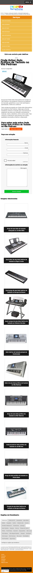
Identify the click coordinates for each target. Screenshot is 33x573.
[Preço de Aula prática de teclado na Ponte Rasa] (16, 462)
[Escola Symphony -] (16, 8)
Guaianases (16, 525)
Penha (3, 530)
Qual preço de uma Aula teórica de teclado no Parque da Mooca (16, 291)
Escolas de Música (6, 49)
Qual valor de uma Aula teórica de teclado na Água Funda (16, 260)
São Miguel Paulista (14, 533)
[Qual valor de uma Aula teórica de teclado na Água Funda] (16, 246)
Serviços (16, 17)
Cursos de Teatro (6, 46)
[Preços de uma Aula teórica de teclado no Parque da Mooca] (16, 493)
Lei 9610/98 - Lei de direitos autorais (16, 549)
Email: (26, 148)
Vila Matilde (26, 536)
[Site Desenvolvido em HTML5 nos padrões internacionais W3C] (5, 571)
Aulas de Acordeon (6, 20)
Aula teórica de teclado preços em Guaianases (16, 353)
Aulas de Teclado (6, 39)
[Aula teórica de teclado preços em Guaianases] (16, 338)
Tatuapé (22, 533)
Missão (3, 557)
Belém (3, 523)
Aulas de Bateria (6, 24)
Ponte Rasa (9, 530)
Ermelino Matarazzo (7, 525)
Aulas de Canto (5, 28)
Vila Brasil (28, 533)
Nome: (26, 143)
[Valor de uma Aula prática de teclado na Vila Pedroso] (16, 369)
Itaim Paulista (5, 528)
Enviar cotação (16, 191)
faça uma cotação (16, 129)
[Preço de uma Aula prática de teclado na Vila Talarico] (16, 400)
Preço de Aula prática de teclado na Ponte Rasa (16, 476)
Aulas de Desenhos (6, 35)
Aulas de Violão (5, 42)
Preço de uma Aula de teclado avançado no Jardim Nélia (16, 229)
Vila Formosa (12, 536)
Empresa (3, 556)
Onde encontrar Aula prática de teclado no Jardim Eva (16, 445)
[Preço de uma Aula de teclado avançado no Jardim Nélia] (16, 215)
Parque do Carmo (24, 528)
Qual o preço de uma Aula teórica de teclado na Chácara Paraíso (16, 322)
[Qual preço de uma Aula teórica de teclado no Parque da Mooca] (16, 277)
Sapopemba (22, 530)
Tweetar (4, 71)
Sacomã (15, 530)
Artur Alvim (26, 520)
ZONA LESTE (12, 520)
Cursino (27, 523)
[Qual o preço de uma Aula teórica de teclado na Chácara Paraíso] (16, 308)
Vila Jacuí (19, 536)
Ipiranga (22, 525)
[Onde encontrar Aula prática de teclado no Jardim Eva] (16, 431)
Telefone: (25, 153)
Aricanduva (19, 520)
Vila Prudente (5, 538)
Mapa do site (4, 562)
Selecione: (4, 520)
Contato (3, 560)
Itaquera (12, 528)
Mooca (17, 528)
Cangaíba (9, 523)
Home (2, 554)
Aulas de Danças (6, 31)
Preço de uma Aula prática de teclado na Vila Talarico (16, 414)
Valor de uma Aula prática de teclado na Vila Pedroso (16, 384)
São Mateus (5, 533)
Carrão (14, 523)
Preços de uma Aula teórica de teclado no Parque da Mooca (16, 507)
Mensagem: (24, 168)
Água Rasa (12, 538)
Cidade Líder (20, 523)
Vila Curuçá (4, 536)
